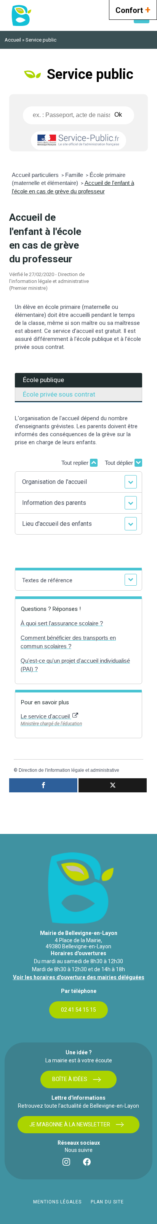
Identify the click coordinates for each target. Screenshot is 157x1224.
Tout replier (75, 462)
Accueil (13, 40)
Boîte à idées (69, 1079)
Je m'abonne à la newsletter (69, 1124)
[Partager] (43, 785)
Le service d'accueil (46, 716)
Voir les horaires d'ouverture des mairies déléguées (78, 977)
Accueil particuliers (36, 175)
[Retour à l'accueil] (21, 15)
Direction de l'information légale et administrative (69, 770)
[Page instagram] (68, 1164)
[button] (78, 482)
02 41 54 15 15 (78, 1010)
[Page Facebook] (89, 1164)
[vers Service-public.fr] (78, 140)
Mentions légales (57, 1202)
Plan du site (107, 1202)
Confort (133, 9)
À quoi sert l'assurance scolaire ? (62, 623)
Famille (75, 175)
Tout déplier (120, 462)
